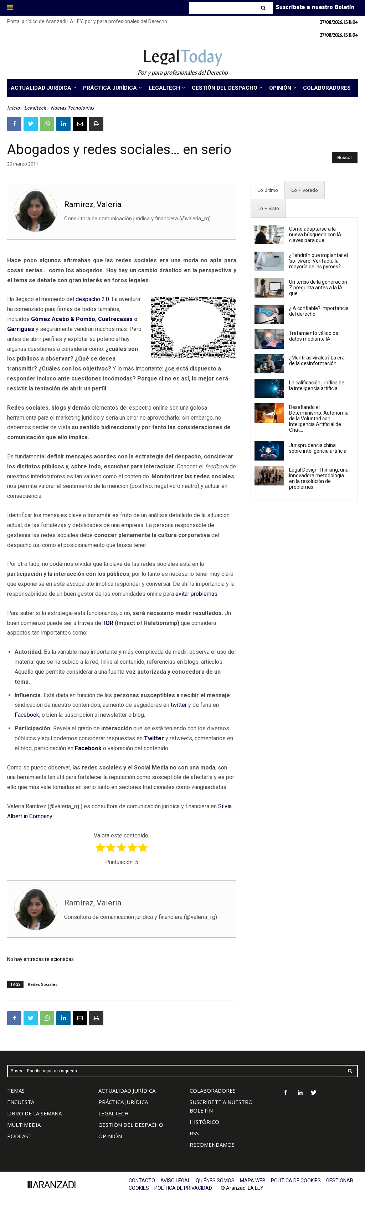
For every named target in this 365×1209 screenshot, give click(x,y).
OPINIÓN (110, 1136)
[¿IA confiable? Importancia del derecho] (269, 314)
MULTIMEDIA (24, 1124)
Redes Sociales (42, 984)
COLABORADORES (213, 1090)
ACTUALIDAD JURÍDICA (126, 1090)
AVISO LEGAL (175, 1180)
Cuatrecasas (115, 319)
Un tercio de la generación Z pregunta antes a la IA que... (318, 287)
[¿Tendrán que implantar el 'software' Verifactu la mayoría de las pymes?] (269, 261)
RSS (194, 1133)
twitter (179, 704)
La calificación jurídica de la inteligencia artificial (316, 385)
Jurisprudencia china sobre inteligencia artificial (318, 448)
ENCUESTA (20, 1101)
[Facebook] (14, 124)
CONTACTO (142, 1180)
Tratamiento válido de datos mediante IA (313, 336)
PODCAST (19, 1136)
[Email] (80, 124)
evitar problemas (196, 593)
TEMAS (16, 1090)
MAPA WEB (253, 1180)
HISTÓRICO (204, 1121)
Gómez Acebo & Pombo (63, 319)
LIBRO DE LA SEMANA (34, 1113)
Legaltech (35, 108)
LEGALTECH (113, 1113)
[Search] (264, 8)
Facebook (27, 714)
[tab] (268, 190)
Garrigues (20, 329)
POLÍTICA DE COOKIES (296, 1180)
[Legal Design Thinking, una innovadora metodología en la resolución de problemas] (269, 475)
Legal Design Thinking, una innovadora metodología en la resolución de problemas (319, 478)
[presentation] (268, 190)
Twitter (154, 738)
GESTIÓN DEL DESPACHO (130, 1124)
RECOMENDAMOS (212, 1144)
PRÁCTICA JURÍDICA (123, 1101)
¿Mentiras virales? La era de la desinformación (317, 360)
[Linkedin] (63, 124)
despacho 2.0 (92, 299)
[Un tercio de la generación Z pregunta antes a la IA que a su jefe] (269, 287)
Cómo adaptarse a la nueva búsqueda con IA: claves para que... (316, 234)
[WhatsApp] (47, 124)
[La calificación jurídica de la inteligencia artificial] (269, 388)
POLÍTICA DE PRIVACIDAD (183, 1188)
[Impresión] (96, 124)
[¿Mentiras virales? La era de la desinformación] (269, 363)
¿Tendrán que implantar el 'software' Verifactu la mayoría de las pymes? (318, 260)
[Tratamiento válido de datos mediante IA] (269, 338)
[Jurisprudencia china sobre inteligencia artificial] (269, 451)
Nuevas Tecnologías (72, 108)
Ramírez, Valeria (93, 204)
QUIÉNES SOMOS (215, 1180)
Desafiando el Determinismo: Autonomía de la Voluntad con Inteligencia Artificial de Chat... (319, 418)
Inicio (13, 108)
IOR (108, 623)
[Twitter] (31, 124)
